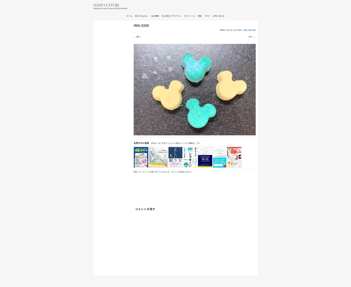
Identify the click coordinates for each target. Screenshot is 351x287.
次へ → (252, 36)
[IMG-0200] (195, 134)
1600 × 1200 (242, 30)
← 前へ (137, 36)
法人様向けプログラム (171, 16)
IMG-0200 (252, 30)
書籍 (200, 16)
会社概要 (155, 16)
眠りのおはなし (141, 16)
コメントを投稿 (177, 171)
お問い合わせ (218, 16)
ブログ (207, 16)
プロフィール (189, 16)
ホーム (129, 16)
